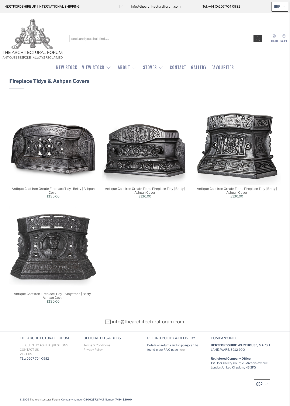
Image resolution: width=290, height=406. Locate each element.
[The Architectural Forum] (32, 39)
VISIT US (26, 354)
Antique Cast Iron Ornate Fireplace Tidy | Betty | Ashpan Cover (53, 191)
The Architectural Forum (45, 399)
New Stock (66, 67)
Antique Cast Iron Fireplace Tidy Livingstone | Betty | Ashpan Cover (53, 296)
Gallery (199, 67)
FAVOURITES (222, 67)
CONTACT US (29, 349)
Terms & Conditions (96, 345)
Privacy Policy (93, 349)
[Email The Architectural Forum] (121, 6)
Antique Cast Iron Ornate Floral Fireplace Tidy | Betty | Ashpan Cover (145, 191)
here (182, 349)
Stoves (150, 67)
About (124, 67)
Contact (178, 67)
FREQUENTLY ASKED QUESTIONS (44, 345)
